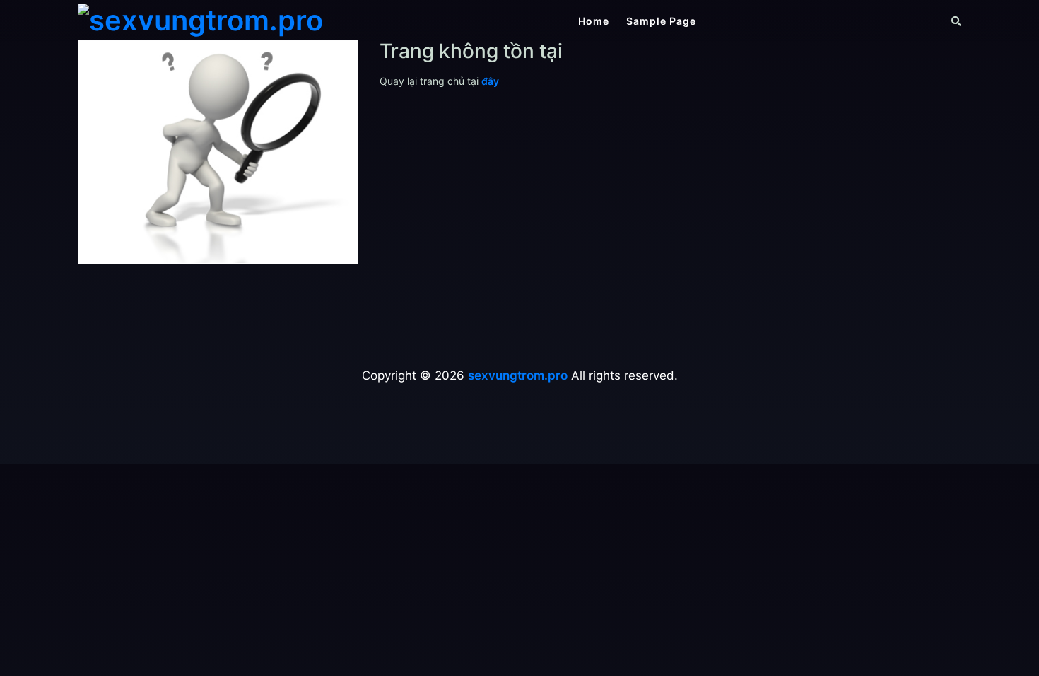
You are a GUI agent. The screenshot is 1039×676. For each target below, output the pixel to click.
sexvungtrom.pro (518, 375)
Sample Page (661, 21)
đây (490, 81)
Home (593, 21)
